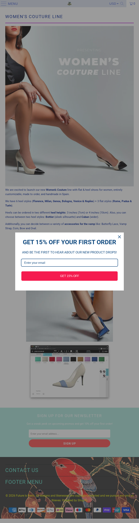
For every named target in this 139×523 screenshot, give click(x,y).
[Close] (119, 236)
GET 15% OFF (69, 275)
